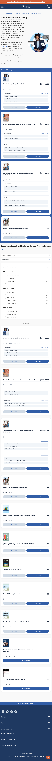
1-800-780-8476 (30, 703)
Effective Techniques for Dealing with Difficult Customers (18, 174)
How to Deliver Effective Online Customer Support (19, 515)
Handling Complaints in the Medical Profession (18, 622)
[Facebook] (3, 711)
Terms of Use (29, 753)
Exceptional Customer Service (12, 569)
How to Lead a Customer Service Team (15, 228)
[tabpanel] (26, 474)
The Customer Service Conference (14, 679)
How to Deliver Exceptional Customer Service (17, 84)
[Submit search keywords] (49, 255)
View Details (14, 107)
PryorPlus (4, 46)
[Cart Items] (48, 7)
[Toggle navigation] (2, 6)
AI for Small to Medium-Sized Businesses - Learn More (26, 2)
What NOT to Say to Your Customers (14, 594)
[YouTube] (15, 711)
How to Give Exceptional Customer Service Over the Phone (18, 650)
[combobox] (26, 255)
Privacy (22, 753)
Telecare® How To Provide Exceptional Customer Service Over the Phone (18, 544)
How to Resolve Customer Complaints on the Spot (19, 124)
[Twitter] (11, 711)
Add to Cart (38, 107)
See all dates (44, 93)
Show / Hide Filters (9, 267)
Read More (5, 249)
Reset (47, 267)
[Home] (26, 6)
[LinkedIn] (7, 711)
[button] (48, 757)
